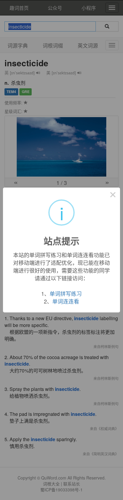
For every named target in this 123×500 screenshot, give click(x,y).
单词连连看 (65, 301)
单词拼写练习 (66, 293)
